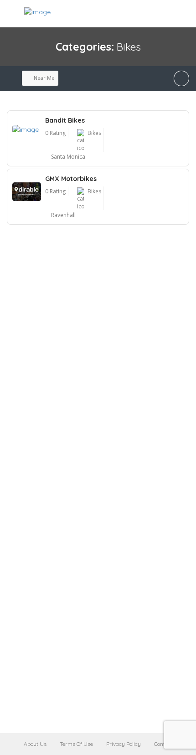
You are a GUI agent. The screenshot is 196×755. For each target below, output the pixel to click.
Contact (163, 743)
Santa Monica (68, 156)
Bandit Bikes (65, 120)
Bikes (94, 133)
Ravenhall (63, 215)
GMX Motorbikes (71, 179)
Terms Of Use (76, 743)
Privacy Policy (123, 743)
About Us (35, 743)
